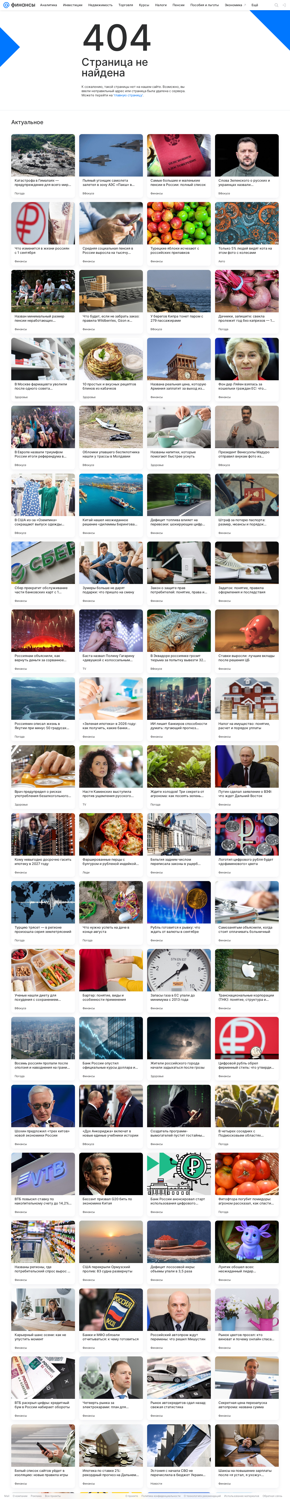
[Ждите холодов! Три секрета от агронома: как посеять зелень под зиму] (179, 777)
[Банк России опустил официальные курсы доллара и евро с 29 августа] (111, 1049)
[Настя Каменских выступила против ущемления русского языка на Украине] (111, 777)
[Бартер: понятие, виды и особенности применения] (111, 981)
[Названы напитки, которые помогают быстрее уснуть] (179, 437)
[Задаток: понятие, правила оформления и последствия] (247, 573)
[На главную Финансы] (22, 5)
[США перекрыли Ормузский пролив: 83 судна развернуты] (111, 1252)
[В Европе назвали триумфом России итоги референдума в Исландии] (43, 437)
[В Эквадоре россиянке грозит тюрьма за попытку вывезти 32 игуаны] (179, 641)
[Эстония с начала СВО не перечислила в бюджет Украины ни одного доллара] (179, 1456)
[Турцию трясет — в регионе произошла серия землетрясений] (43, 913)
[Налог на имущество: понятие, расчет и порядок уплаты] (247, 709)
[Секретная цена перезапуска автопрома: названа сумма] (247, 1388)
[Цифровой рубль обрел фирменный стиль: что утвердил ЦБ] (247, 1049)
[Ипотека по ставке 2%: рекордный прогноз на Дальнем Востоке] (111, 1456)
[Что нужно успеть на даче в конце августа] (111, 913)
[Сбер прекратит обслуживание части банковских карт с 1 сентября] (43, 573)
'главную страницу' (128, 95)
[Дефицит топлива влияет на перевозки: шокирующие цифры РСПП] (179, 505)
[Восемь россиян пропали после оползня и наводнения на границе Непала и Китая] (43, 1049)
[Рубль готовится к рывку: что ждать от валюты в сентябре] (179, 913)
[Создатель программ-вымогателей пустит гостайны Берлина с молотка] (179, 1116)
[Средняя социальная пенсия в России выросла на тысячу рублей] (111, 234)
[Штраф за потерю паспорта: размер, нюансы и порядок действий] (247, 505)
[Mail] (6, 5)
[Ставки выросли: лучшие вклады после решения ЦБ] (247, 641)
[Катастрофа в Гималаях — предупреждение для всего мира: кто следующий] (43, 166)
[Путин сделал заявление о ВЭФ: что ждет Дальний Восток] (247, 777)
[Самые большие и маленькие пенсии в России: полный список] (179, 166)
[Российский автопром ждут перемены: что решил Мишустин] (179, 1320)
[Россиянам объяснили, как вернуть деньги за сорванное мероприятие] (43, 641)
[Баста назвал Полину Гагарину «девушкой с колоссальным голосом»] (111, 641)
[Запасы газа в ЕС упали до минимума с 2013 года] (179, 981)
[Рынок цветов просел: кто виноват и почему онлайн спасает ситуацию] (247, 1320)
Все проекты (53, 1496)
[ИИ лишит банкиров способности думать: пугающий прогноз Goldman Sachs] (179, 709)
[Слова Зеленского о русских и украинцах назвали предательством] (247, 166)
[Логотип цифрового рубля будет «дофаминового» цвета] (247, 845)
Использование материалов (241, 1496)
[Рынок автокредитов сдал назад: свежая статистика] (179, 1388)
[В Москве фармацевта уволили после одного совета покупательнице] (43, 369)
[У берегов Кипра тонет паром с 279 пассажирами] (179, 302)
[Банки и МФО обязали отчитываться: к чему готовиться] (111, 1320)
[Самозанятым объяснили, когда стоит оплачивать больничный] (247, 913)
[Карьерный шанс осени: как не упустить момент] (43, 1320)
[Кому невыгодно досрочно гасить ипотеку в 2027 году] (43, 845)
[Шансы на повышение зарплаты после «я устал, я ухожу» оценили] (247, 1456)
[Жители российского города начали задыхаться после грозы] (179, 1049)
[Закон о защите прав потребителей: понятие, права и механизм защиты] (179, 573)
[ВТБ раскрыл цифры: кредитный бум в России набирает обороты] (43, 1388)
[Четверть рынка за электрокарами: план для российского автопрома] (111, 1388)
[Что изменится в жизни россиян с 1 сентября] (43, 234)
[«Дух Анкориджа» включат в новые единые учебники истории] (111, 1116)
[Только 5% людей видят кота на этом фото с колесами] (247, 234)
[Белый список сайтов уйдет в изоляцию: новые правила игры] (43, 1456)
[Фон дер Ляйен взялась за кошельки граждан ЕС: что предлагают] (247, 369)
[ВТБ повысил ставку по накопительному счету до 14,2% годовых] (43, 1184)
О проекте (131, 1496)
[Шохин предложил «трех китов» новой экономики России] (43, 1116)
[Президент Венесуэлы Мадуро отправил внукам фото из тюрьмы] (247, 437)
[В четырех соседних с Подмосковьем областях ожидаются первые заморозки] (247, 1116)
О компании (20, 1496)
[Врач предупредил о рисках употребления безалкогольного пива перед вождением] (43, 777)
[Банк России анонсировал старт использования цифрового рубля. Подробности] (179, 1184)
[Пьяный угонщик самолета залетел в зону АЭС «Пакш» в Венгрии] (111, 166)
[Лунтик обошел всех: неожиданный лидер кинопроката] (247, 1252)
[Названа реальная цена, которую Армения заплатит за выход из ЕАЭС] (179, 369)
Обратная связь (272, 1496)
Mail (6, 1496)
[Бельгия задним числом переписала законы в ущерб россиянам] (179, 845)
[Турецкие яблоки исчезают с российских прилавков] (179, 234)
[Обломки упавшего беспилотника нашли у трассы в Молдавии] (111, 437)
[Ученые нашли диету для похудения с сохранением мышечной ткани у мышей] (43, 981)
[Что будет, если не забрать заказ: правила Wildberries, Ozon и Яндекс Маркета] (111, 302)
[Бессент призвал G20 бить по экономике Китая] (111, 1184)
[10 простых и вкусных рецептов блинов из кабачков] (111, 369)
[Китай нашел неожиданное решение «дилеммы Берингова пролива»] (111, 505)
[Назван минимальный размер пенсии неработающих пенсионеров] (43, 302)
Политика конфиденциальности (160, 1496)
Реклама (36, 1496)
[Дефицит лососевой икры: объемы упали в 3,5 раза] (179, 1252)
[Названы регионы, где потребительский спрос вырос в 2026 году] (43, 1252)
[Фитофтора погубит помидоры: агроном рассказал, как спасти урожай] (247, 1184)
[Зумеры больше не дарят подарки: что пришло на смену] (111, 573)
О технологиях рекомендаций (202, 1496)
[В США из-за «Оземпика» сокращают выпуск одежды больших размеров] (43, 505)
